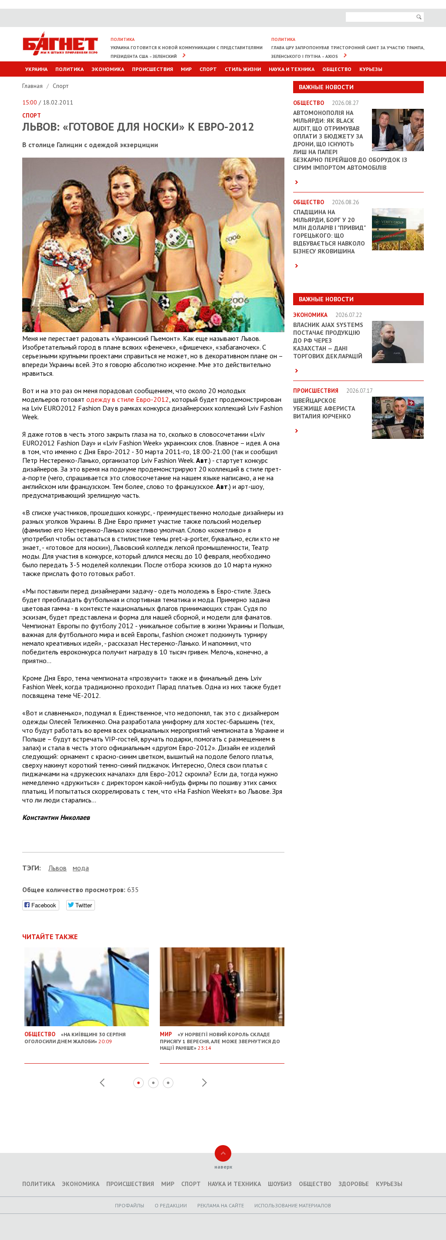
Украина (36, 69)
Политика (69, 69)
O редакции (171, 1205)
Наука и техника (291, 69)
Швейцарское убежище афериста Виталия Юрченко (324, 408)
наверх (223, 1166)
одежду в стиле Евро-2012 (127, 399)
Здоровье (353, 1184)
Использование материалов (292, 1205)
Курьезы (370, 69)
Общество (336, 69)
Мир (186, 69)
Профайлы (129, 1205)
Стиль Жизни (243, 69)
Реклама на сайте (220, 1205)
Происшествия (152, 69)
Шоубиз (280, 1184)
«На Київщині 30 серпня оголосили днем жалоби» (74, 1038)
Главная (33, 86)
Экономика (107, 69)
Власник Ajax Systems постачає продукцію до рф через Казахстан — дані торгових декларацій (328, 340)
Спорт (208, 69)
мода (81, 867)
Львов (57, 867)
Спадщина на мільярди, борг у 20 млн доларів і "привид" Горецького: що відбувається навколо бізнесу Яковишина (329, 231)
